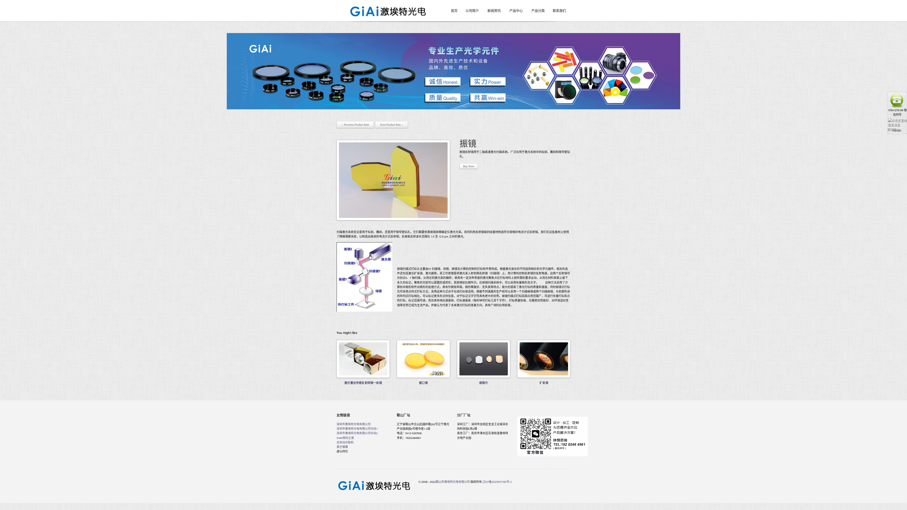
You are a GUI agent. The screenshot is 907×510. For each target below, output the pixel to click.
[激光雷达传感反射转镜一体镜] (363, 358)
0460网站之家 (345, 438)
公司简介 (472, 10)
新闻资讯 (494, 10)
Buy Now (468, 166)
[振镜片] (483, 358)
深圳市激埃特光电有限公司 (354, 424)
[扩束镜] (544, 358)
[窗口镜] (423, 358)
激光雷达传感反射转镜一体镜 (363, 383)
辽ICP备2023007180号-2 (497, 482)
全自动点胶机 (345, 442)
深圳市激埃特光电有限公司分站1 (357, 428)
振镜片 (483, 383)
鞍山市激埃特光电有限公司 (453, 482)
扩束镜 (543, 383)
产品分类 (538, 10)
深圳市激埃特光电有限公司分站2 (357, 433)
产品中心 (516, 10)
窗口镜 (423, 383)
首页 (454, 10)
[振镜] (393, 180)
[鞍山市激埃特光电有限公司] (384, 7)
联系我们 (559, 10)
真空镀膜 (342, 447)
